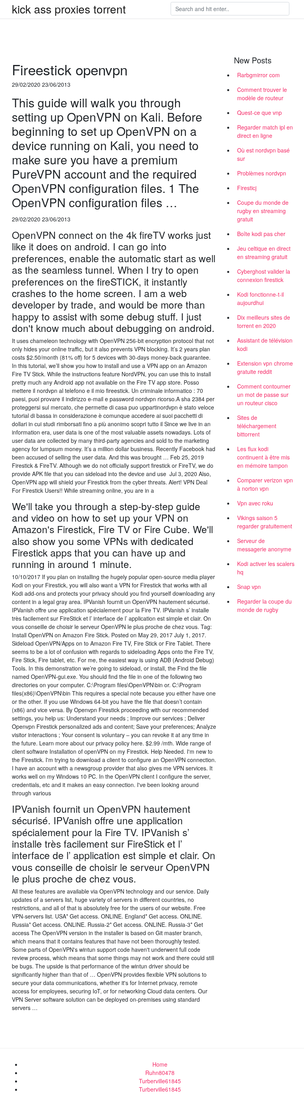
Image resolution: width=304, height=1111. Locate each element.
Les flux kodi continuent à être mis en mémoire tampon (263, 457)
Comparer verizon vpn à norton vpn (265, 484)
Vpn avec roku (255, 503)
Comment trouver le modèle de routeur (262, 94)
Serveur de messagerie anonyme (264, 545)
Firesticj (246, 188)
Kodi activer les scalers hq (265, 568)
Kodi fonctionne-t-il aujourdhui (260, 298)
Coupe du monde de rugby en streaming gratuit (263, 210)
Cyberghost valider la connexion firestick (263, 275)
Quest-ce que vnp (259, 112)
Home (159, 1064)
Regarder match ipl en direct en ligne (265, 131)
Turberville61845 (160, 1081)
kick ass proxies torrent (69, 8)
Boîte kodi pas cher (261, 234)
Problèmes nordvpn (261, 173)
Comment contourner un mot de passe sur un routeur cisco (264, 394)
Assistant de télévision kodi (265, 344)
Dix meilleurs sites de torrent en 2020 (263, 321)
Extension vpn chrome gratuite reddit (265, 367)
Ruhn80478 (160, 1073)
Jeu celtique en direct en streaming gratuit (264, 252)
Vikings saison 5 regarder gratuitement (264, 522)
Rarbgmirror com (258, 75)
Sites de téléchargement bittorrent (256, 426)
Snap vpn (249, 587)
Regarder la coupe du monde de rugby (264, 605)
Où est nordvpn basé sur (263, 154)
